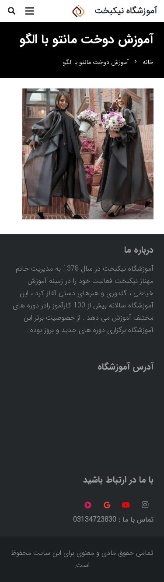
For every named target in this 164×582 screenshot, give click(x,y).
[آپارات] (88, 505)
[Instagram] (145, 505)
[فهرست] (30, 11)
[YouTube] (126, 505)
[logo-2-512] (78, 11)
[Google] (107, 505)
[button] (11, 11)
